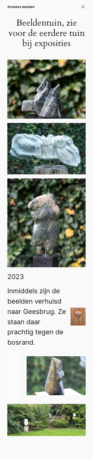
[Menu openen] (83, 6)
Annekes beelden (21, 7)
